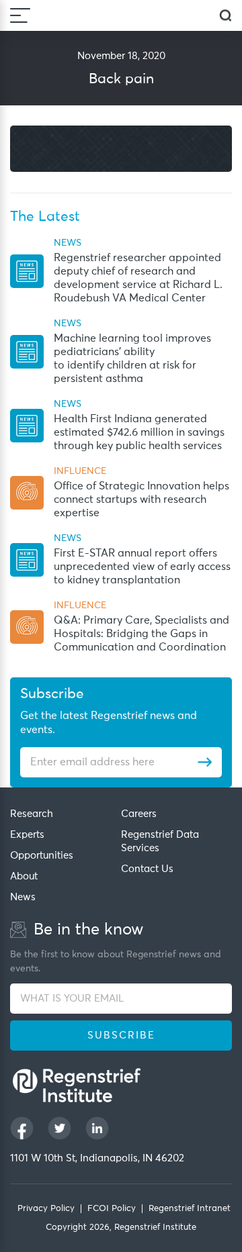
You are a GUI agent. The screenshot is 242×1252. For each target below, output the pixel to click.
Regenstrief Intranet (190, 1208)
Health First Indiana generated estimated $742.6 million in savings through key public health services (139, 432)
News (23, 897)
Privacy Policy (46, 1208)
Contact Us (147, 869)
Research (31, 814)
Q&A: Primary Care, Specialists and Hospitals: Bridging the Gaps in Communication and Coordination (141, 634)
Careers (139, 814)
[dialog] (225, 15)
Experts (27, 835)
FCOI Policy (111, 1208)
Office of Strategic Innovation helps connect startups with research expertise (141, 499)
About (24, 876)
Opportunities (41, 856)
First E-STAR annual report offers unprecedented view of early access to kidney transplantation (142, 566)
